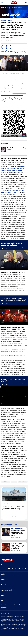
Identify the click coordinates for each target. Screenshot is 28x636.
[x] (12, 568)
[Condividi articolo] (2, 47)
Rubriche (4, 584)
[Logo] (14, 2)
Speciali (3, 579)
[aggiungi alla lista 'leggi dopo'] (6, 47)
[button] (14, 2)
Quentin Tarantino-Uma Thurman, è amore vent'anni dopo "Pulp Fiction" (18, 533)
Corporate (3, 605)
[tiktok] (26, 568)
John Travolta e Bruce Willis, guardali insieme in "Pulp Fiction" (18, 547)
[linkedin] (15, 568)
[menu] (2, 2)
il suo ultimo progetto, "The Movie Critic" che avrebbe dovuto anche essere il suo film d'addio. (13, 168)
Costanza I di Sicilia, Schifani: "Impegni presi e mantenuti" (12, 508)
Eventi (3, 595)
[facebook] (2, 568)
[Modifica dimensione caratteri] (10, 47)
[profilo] (26, 2)
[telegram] (19, 568)
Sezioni (3, 574)
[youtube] (22, 568)
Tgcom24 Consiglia (6, 590)
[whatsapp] (9, 568)
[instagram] (5, 568)
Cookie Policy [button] (17, 605)
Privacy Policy (4, 607)
